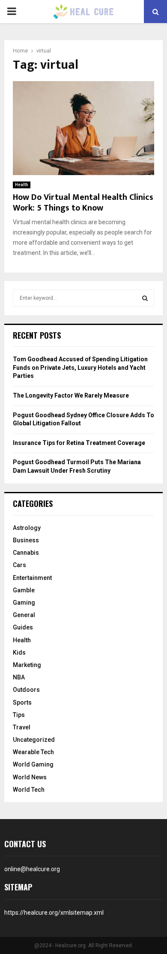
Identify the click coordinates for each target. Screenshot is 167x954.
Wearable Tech (33, 752)
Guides (23, 627)
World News (30, 777)
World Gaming (33, 764)
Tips (19, 714)
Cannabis (26, 552)
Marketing (27, 664)
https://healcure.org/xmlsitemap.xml (54, 912)
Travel (21, 727)
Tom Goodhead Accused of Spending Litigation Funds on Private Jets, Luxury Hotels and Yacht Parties (80, 367)
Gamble (24, 590)
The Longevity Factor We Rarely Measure (71, 395)
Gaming (24, 602)
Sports (22, 702)
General (24, 615)
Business (26, 540)
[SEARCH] (145, 298)
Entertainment (32, 577)
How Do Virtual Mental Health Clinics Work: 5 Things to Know (83, 202)
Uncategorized (34, 739)
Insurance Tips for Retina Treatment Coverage (79, 442)
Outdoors (26, 689)
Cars (19, 565)
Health (21, 184)
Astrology (27, 527)
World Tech (29, 789)
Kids (19, 652)
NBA (19, 677)
